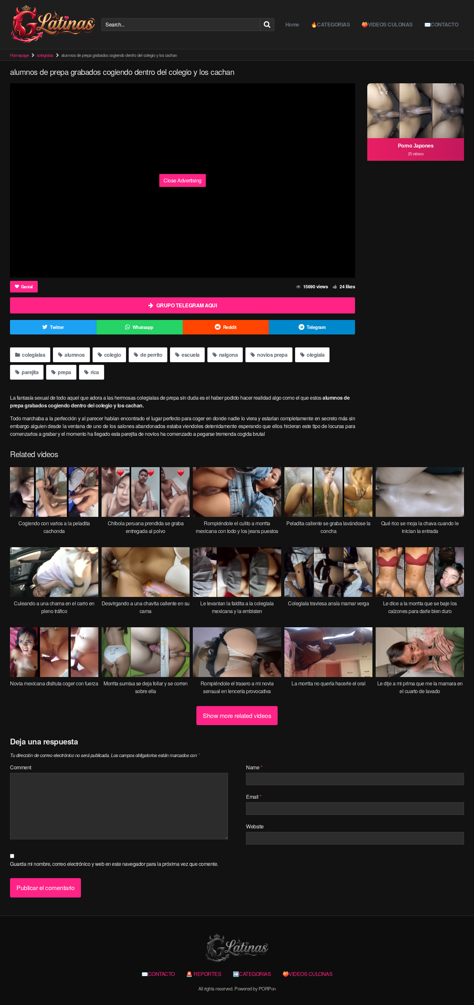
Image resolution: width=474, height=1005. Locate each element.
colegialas (45, 55)
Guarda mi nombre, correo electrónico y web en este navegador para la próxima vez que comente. (114, 863)
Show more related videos (237, 715)
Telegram (316, 327)
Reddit (230, 327)
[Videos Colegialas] (53, 24)
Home (292, 24)
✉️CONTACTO (441, 24)
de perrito (151, 354)
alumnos (74, 354)
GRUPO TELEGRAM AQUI (186, 305)
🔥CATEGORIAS (330, 24)
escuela (190, 354)
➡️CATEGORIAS (252, 974)
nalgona (228, 354)
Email (254, 796)
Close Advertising (182, 180)
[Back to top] (456, 984)
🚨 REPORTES (203, 974)
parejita (30, 372)
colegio (112, 354)
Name (254, 767)
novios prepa (272, 354)
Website (255, 826)
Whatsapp (143, 327)
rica (94, 372)
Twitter (57, 327)
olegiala (315, 354)
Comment (20, 767)
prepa (64, 372)
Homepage (19, 55)
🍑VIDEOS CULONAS (387, 24)
